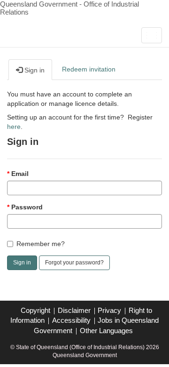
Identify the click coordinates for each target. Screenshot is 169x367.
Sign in (22, 262)
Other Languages (106, 331)
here (14, 126)
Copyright (35, 310)
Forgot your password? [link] (74, 262)
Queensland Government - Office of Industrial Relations (69, 8)
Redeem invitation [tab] (88, 69)
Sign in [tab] (34, 70)
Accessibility (71, 320)
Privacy (109, 310)
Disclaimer (74, 310)
